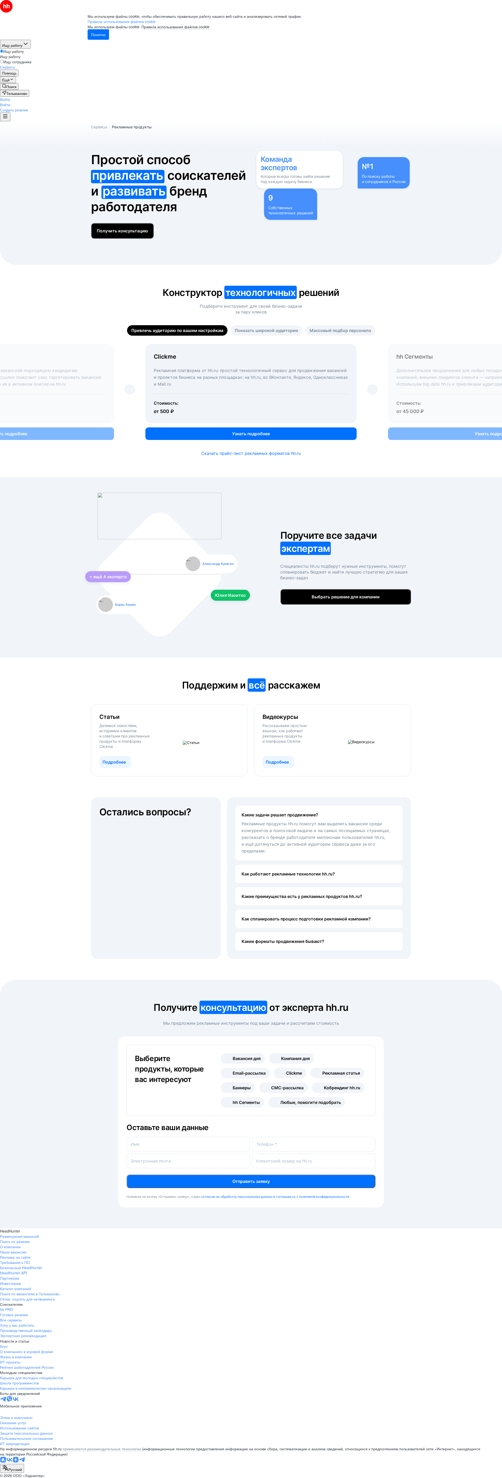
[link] (9, 86)
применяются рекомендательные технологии (102, 1448)
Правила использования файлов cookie (175, 26)
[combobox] (12, 1468)
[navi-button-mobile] (5, 116)
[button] (5, 99)
